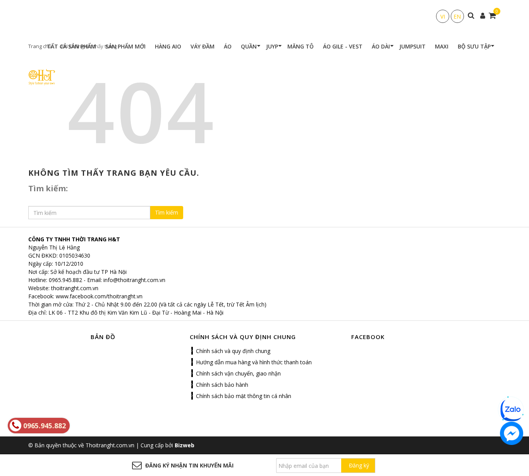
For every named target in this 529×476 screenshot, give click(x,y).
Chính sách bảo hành (222, 384)
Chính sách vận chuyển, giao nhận (238, 373)
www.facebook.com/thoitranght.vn (99, 296)
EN (457, 16)
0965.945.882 (65, 280)
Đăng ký (359, 465)
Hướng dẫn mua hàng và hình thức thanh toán (254, 362)
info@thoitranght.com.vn (134, 280)
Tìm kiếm (166, 212)
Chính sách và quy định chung (233, 351)
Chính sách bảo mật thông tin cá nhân (243, 396)
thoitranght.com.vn (74, 288)
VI (442, 16)
